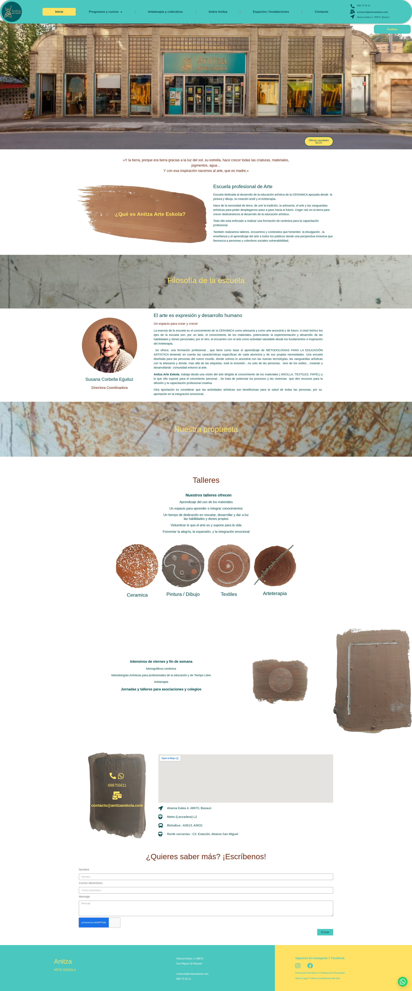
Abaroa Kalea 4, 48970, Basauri (373, 17)
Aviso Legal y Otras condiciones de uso (317, 978)
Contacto (321, 11)
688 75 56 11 (363, 5)
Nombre (84, 869)
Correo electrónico (91, 883)
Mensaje (84, 896)
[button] (402, 981)
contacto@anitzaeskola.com (372, 12)
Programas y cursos (104, 11)
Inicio (59, 11)
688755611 (117, 785)
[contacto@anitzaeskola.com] (117, 795)
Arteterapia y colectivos (165, 11)
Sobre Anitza (218, 11)
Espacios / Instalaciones (271, 11)
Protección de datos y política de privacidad (320, 973)
